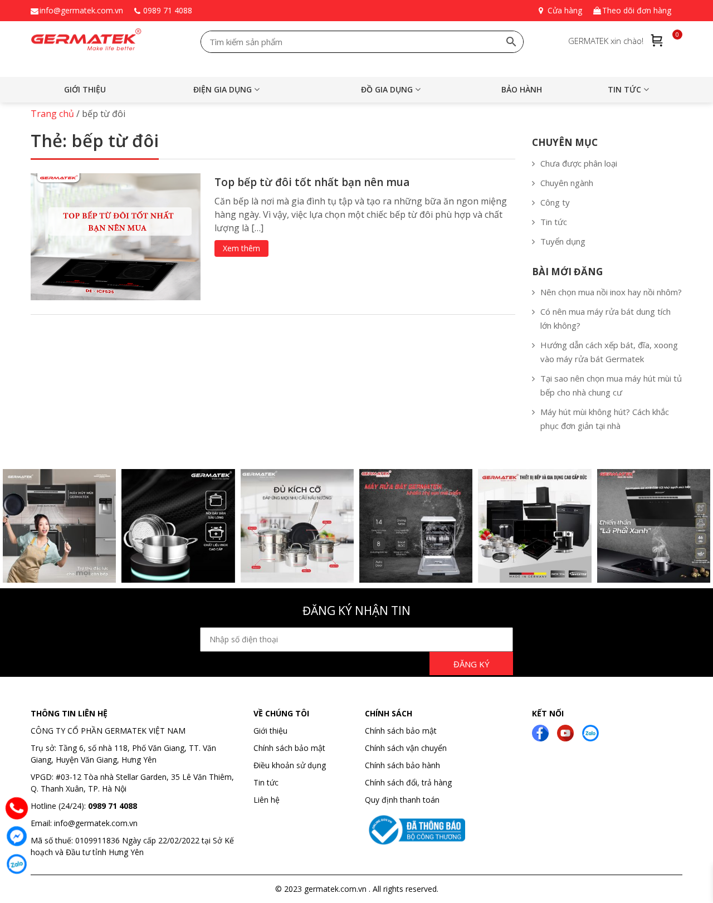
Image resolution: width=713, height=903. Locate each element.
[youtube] (565, 731)
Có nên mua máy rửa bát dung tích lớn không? (605, 318)
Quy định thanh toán (402, 799)
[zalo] (590, 731)
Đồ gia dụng (387, 89)
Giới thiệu (85, 89)
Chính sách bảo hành (402, 765)
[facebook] (540, 731)
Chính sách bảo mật (289, 748)
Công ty (555, 202)
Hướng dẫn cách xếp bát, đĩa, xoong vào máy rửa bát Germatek (609, 351)
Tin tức (624, 89)
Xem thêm (241, 248)
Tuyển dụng (562, 241)
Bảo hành (521, 89)
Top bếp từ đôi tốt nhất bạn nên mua (311, 182)
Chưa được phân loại (578, 163)
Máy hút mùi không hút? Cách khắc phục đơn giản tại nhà (604, 418)
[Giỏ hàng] (657, 40)
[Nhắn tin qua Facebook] (17, 836)
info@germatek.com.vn (81, 10)
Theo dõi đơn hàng (636, 10)
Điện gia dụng (222, 89)
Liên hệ (266, 799)
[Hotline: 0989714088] (17, 808)
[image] (116, 236)
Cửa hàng (565, 10)
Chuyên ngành (566, 182)
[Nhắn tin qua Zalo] (17, 864)
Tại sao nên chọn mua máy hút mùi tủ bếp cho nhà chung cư (611, 385)
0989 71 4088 (167, 10)
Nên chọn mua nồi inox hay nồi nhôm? (611, 291)
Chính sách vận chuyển (406, 748)
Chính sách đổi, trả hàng (408, 782)
